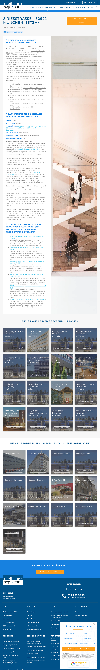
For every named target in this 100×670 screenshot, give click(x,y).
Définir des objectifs (9, 652)
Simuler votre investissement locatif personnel (60, 616)
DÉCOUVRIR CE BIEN (14, 349)
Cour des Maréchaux (14, 480)
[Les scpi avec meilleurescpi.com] (13, 5)
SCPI (26, 7)
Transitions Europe (33, 622)
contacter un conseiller (50, 572)
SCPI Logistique (56, 659)
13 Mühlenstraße (12, 533)
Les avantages (7, 615)
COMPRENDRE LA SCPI (66, 7)
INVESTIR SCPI (50, 7)
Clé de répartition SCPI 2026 (35, 650)
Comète (29, 615)
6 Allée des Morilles (37, 506)
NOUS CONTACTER (73, 2)
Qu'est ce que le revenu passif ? (36, 647)
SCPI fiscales (7, 629)
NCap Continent (32, 626)
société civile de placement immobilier (28, 149)
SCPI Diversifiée (56, 656)
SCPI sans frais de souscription (56, 648)
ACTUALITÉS (80, 7)
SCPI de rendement (9, 626)
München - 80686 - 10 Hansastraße (34, 88)
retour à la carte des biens (82, 21)
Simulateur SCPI (56, 621)
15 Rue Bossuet (59, 506)
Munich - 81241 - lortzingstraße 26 (34, 90)
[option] (74, 175)
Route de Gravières (36, 480)
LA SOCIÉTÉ (91, 7)
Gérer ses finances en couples (36, 657)
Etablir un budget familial (11, 641)
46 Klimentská (34, 454)
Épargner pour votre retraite (11, 648)
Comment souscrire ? (81, 615)
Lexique (77, 619)
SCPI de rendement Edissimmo (16, 128)
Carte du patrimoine (57, 628)
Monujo (77, 612)
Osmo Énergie (31, 619)
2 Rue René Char (59, 480)
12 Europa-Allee (83, 454)
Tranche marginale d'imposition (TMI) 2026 (10, 662)
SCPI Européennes (56, 643)
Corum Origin (31, 612)
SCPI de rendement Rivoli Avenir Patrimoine (31, 126)
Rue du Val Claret (12, 506)
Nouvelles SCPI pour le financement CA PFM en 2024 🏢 (28, 299)
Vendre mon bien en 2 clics (59, 624)
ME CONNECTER (90, 2)
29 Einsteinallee (12, 454)
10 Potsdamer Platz (84, 506)
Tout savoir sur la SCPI (10, 612)
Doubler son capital (33, 654)
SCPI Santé (54, 652)
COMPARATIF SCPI (36, 7)
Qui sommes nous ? (9, 622)
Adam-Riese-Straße (61, 454)
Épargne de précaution (10, 645)
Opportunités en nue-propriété (60, 612)
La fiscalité (6, 619)
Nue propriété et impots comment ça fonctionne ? (34, 642)
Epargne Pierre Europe (34, 629)
